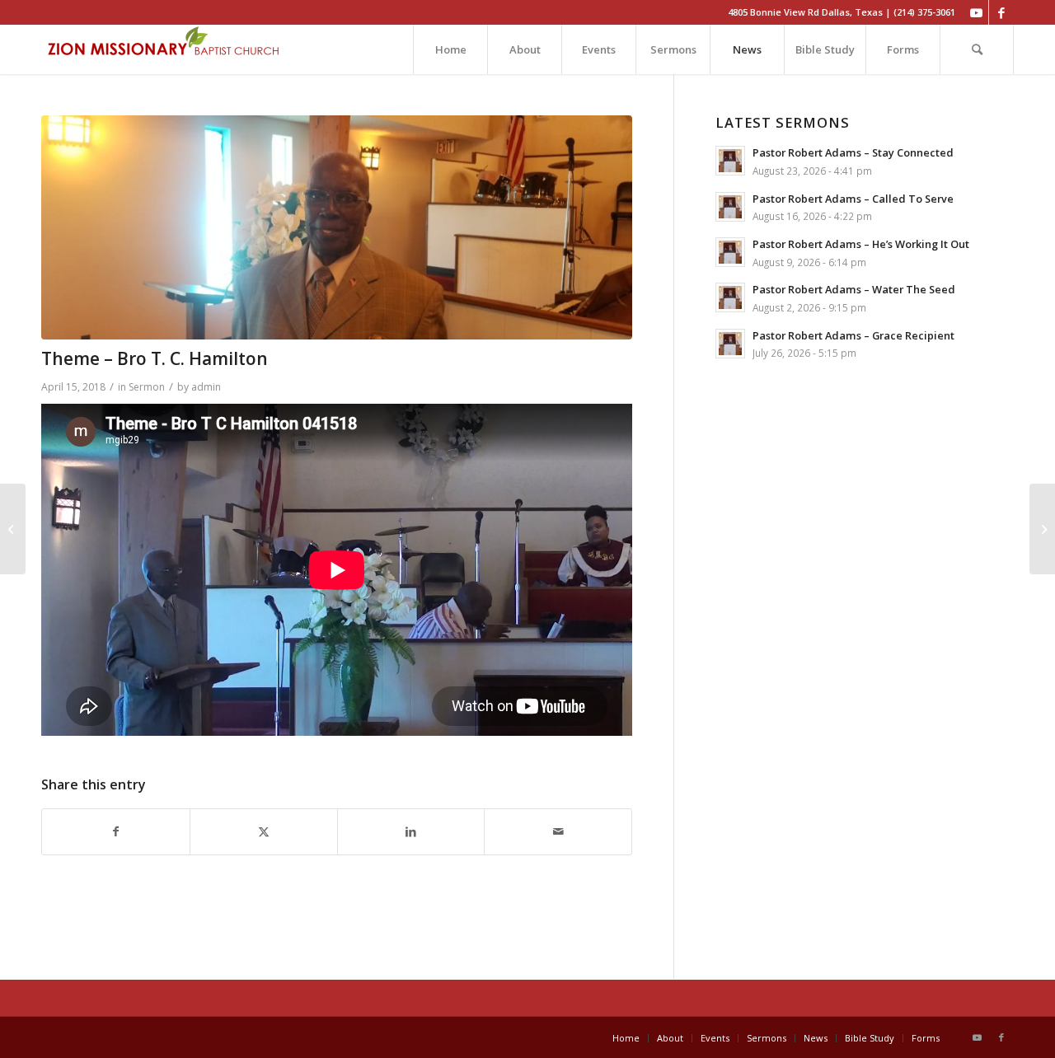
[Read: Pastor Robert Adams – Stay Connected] (730, 161)
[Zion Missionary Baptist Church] (164, 49)
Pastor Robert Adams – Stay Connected (853, 152)
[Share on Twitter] (263, 831)
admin (206, 387)
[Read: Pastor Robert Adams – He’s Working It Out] (730, 252)
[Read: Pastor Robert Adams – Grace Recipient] (730, 343)
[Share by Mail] (558, 831)
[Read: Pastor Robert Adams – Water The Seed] (730, 297)
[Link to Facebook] (1001, 12)
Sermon (147, 387)
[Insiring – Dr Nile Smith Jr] (1042, 529)
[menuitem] (450, 49)
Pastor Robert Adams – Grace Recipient (853, 335)
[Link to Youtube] (976, 12)
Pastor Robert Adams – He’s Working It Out (861, 243)
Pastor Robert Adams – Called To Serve (853, 198)
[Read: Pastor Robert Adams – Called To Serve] (730, 207)
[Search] (977, 49)
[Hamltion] (336, 227)
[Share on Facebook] (116, 831)
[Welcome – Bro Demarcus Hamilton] (13, 529)
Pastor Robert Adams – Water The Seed (854, 289)
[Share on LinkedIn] (411, 831)
